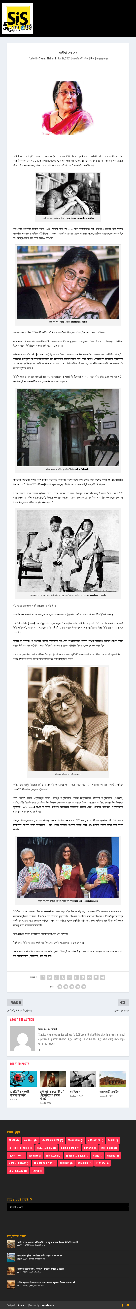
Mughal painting (44, 1163)
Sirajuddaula (18, 1170)
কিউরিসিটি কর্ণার (40, 1245)
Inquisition (16, 1155)
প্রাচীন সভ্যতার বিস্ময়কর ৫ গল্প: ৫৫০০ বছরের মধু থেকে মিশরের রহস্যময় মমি (46, 1282)
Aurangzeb (95, 1140)
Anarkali (30, 1140)
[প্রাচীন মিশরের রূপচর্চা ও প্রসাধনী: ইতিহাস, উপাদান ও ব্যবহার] (11, 1271)
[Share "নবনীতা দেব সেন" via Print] (102, 977)
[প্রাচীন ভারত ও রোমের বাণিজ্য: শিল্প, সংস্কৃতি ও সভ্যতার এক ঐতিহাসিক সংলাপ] (11, 1244)
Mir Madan (53, 1155)
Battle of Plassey (21, 1148)
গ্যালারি (75, 58)
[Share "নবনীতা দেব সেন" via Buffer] (82, 977)
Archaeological (52, 1140)
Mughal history (19, 1163)
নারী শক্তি (84, 58)
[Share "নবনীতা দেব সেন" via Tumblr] (63, 977)
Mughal (113, 1155)
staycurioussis (46, 1305)
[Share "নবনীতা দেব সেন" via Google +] (56, 977)
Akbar (14, 1140)
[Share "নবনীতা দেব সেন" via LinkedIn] (76, 977)
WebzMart (23, 1305)
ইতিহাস (31, 1245)
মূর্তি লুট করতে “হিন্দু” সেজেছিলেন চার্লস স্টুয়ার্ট (52, 1095)
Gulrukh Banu (70, 1148)
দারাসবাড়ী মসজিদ (109, 1091)
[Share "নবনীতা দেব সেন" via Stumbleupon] (89, 977)
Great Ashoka (46, 1148)
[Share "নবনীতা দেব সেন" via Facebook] (43, 977)
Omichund (84, 1163)
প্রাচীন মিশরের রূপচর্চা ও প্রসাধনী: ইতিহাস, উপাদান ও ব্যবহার (40, 1268)
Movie (97, 1155)
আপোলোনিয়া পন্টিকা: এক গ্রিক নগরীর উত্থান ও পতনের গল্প (39, 1255)
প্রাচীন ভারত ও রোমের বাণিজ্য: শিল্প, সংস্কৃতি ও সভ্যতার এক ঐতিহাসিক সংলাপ (47, 1242)
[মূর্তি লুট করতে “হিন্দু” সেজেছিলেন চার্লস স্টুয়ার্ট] (53, 1079)
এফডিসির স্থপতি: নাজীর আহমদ (20, 1093)
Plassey (102, 1163)
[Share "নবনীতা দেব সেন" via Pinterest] (69, 977)
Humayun (90, 1148)
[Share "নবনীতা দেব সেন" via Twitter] (49, 977)
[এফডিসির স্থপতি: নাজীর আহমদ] (23, 1079)
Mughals (66, 1163)
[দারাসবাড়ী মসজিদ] (113, 1079)
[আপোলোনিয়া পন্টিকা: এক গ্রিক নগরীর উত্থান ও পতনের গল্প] (11, 1257)
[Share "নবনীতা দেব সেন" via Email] (96, 977)
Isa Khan (35, 1155)
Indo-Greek (109, 1148)
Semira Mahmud (47, 58)
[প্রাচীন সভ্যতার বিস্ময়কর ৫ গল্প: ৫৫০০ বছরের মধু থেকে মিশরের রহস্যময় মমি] (11, 1284)
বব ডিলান (75, 1091)
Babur (113, 1140)
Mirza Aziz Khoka (77, 1155)
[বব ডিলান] (83, 1079)
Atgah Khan (75, 1140)
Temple (37, 1170)
